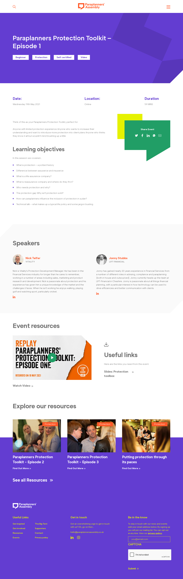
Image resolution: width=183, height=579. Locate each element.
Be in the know (137, 517)
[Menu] (168, 6)
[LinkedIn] (14, 297)
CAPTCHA (135, 544)
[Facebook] (142, 135)
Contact (39, 533)
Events (16, 537)
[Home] (91, 6)
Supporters (40, 528)
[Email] (159, 135)
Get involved (19, 528)
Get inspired (19, 524)
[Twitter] (136, 135)
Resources (18, 533)
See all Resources (30, 480)
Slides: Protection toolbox (116, 374)
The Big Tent (41, 524)
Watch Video (21, 385)
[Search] (14, 6)
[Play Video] (52, 357)
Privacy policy (41, 537)
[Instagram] (78, 538)
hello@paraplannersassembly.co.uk (87, 532)
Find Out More (21, 468)
